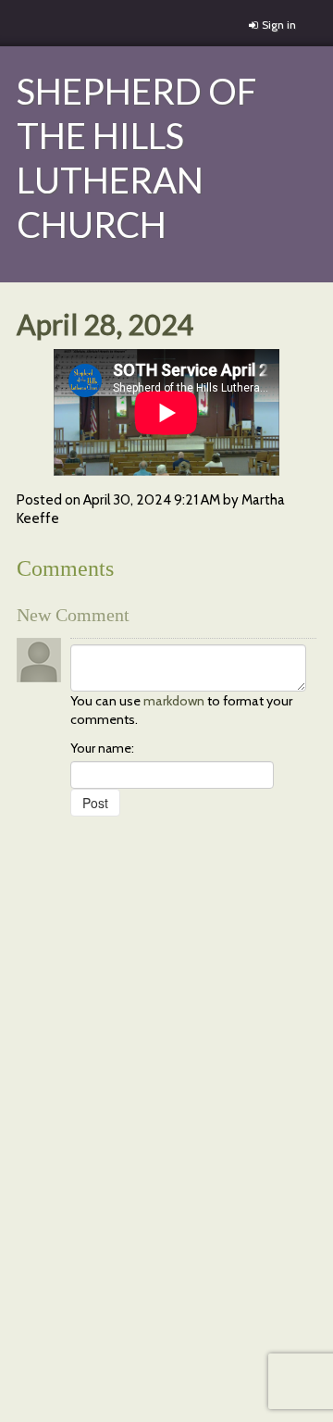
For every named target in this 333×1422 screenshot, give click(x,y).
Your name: (102, 748)
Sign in (279, 24)
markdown (173, 700)
